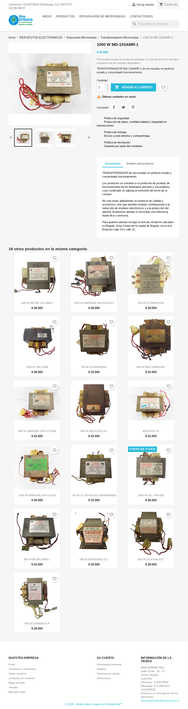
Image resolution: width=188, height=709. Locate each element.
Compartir (114, 107)
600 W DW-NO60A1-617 (94, 559)
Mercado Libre (17, 691)
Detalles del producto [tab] (140, 163)
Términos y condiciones (22, 669)
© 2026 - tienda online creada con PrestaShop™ (94, 704)
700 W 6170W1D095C (94, 367)
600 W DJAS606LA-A (37, 623)
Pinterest (133, 107)
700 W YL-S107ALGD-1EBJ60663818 (94, 495)
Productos (65, 16)
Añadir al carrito (133, 87)
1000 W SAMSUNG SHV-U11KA (37, 495)
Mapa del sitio (17, 682)
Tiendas (13, 687)
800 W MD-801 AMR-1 (37, 559)
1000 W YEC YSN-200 (151, 495)
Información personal (109, 664)
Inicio (47, 16)
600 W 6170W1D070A (151, 302)
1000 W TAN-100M (37, 367)
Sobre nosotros (17, 673)
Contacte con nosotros (22, 678)
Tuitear (123, 107)
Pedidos (101, 669)
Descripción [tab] (112, 163)
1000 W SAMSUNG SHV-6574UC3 (94, 302)
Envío (12, 664)
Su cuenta (105, 657)
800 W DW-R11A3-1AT (94, 431)
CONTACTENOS (141, 16)
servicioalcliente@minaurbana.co (160, 700)
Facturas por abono (108, 673)
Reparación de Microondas (102, 16)
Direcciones (103, 678)
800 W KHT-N (151, 431)
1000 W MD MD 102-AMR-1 (37, 302)
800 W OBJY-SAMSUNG (151, 367)
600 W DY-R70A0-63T (151, 559)
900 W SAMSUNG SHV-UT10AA (37, 431)
